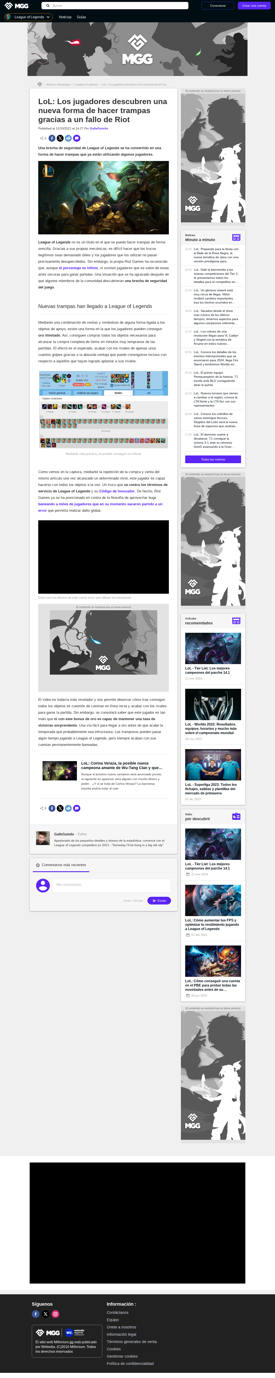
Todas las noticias (213, 459)
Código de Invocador (117, 491)
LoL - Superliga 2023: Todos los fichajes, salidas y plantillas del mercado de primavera (211, 789)
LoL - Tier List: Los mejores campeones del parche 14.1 (207, 670)
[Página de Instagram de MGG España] (55, 1314)
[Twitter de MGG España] (45, 1314)
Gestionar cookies (122, 1356)
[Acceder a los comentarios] (76, 138)
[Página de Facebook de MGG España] (36, 1314)
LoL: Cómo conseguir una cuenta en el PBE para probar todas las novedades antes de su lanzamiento (212, 985)
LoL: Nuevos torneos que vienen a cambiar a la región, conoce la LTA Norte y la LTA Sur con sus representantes (216, 399)
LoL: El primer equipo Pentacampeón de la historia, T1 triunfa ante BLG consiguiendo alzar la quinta (216, 379)
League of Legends (86, 84)
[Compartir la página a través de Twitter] (60, 138)
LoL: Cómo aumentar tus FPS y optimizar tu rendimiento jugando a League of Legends (212, 924)
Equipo (113, 1320)
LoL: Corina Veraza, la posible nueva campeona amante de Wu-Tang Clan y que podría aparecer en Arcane (120, 765)
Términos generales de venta (132, 1342)
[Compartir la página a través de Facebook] (52, 138)
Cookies (114, 1349)
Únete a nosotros (121, 1327)
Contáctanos (117, 1312)
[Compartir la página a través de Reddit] (68, 138)
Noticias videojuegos (58, 84)
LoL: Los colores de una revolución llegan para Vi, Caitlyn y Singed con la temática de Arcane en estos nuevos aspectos (216, 338)
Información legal (121, 1334)
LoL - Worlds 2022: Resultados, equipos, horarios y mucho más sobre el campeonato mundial (211, 728)
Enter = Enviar (133, 900)
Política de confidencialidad (130, 1363)
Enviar (161, 900)
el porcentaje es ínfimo (78, 268)
